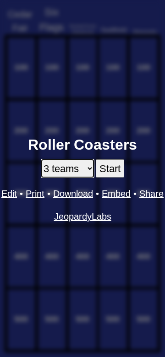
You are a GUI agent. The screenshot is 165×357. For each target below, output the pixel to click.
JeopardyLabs (82, 216)
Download (73, 194)
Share (151, 194)
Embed (116, 194)
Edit (9, 194)
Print (35, 194)
